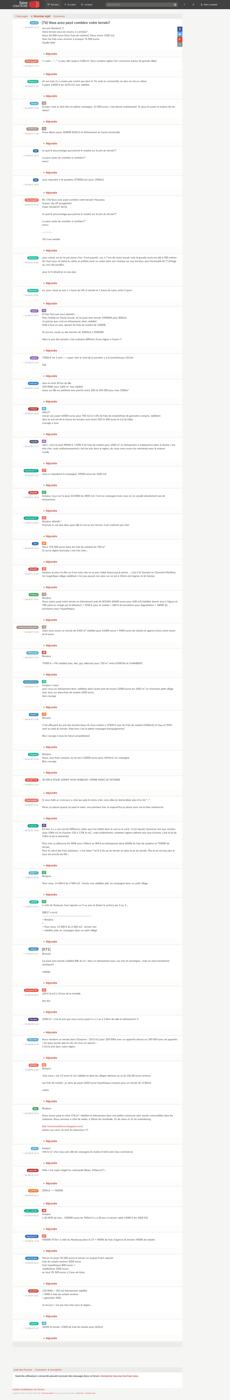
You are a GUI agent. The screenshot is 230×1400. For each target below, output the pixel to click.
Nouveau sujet (41, 16)
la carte (71, 4)
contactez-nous (90, 1393)
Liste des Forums (23, 1369)
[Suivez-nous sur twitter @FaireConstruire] (193, 4)
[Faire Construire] (25, 4)
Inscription (56, 1369)
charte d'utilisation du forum (28, 1389)
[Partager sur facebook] (179, 29)
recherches (80, 1393)
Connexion (59, 16)
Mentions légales (48, 1393)
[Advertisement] (97, 1355)
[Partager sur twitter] (179, 34)
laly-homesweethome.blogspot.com (62, 1126)
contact (88, 4)
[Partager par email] (179, 44)
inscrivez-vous (130, 1376)
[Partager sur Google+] (179, 39)
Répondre (51, 53)
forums (54, 4)
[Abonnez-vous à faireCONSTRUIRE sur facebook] (184, 4)
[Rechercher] (175, 5)
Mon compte (210, 4)
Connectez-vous (109, 1376)
